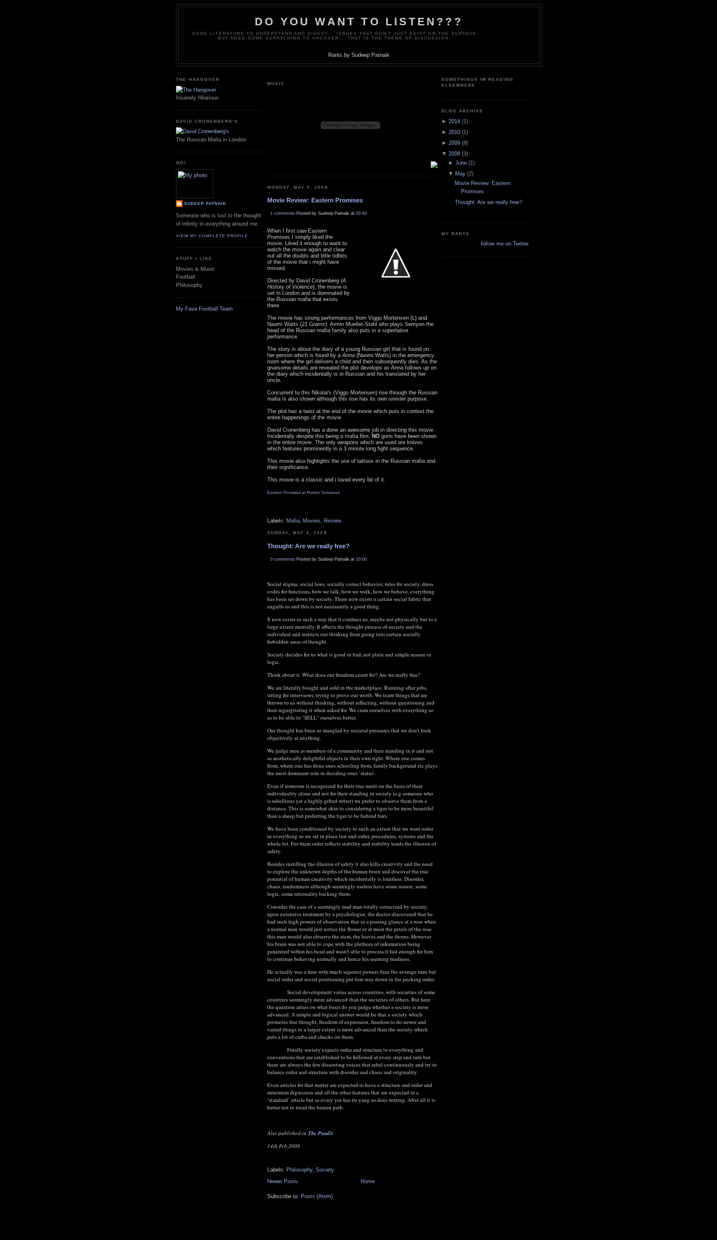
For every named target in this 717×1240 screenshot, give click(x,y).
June (461, 163)
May (460, 173)
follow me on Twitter (505, 244)
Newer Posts (282, 1181)
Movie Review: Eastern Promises (315, 200)
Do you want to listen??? (359, 21)
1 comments (282, 213)
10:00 (361, 559)
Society (325, 1170)
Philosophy (299, 1170)
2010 (454, 132)
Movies (311, 521)
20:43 (361, 213)
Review (332, 521)
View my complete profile (212, 235)
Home (368, 1181)
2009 (454, 143)
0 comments (282, 559)
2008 (454, 154)
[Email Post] (268, 509)
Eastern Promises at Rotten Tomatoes (303, 492)
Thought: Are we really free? (308, 545)
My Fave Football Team (204, 309)
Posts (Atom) (317, 1196)
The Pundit (320, 1133)
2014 (454, 121)
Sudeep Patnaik (205, 203)
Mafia (293, 521)
